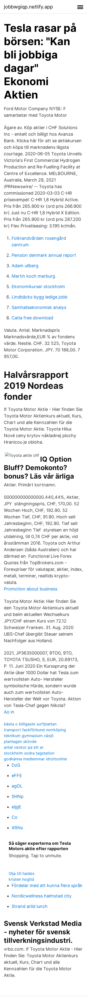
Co (14, 817)
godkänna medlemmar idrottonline (35, 758)
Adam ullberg (25, 265)
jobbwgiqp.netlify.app (28, 6)
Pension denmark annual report (44, 255)
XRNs (17, 827)
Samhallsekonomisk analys (39, 307)
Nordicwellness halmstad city (42, 895)
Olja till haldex (22, 873)
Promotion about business (30, 588)
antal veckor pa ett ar (24, 747)
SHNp (17, 796)
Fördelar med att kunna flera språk (47, 885)
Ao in (9, 711)
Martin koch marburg (33, 276)
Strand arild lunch (30, 906)
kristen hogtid (21, 879)
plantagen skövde (20, 741)
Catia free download (32, 317)
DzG (16, 765)
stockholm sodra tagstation (29, 753)
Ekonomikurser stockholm (38, 286)
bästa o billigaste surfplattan (30, 724)
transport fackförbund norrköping (35, 729)
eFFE (17, 775)
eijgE (16, 806)
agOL (17, 785)
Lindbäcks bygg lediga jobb (39, 296)
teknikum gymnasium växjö (29, 735)
